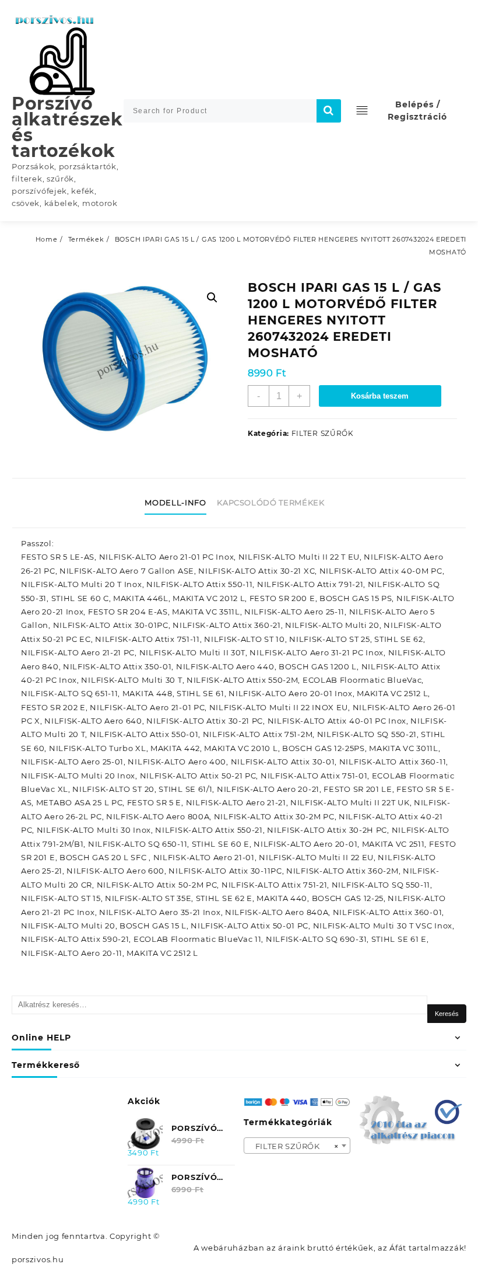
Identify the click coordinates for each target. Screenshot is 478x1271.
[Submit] (329, 111)
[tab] (180, 503)
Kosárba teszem (380, 396)
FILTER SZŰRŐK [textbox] (294, 1146)
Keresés (447, 1013)
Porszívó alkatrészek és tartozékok (67, 127)
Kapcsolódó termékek (270, 502)
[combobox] (297, 1145)
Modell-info (175, 502)
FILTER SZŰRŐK (322, 433)
